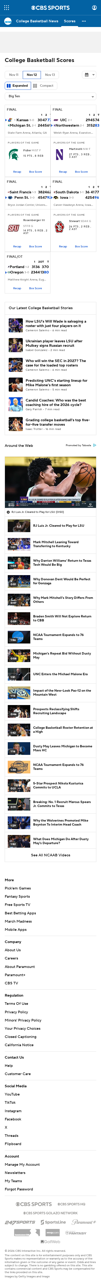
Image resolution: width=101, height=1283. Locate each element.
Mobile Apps (16, 929)
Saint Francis (20, 192)
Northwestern (67, 125)
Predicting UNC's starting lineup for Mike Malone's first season (56, 382)
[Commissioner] (27, 1230)
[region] (50, 482)
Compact (46, 86)
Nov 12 (32, 75)
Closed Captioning (20, 1036)
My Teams (13, 1181)
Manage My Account (22, 1164)
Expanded (20, 86)
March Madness (18, 921)
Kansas (22, 120)
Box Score (35, 172)
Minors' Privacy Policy (23, 1020)
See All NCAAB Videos (50, 855)
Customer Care (18, 1074)
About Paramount (20, 966)
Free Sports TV (17, 904)
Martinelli (75, 149)
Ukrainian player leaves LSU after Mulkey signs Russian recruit (54, 343)
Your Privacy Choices (22, 1028)
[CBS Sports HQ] (71, 1203)
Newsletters (15, 1172)
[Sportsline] (53, 1221)
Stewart (74, 221)
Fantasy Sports (17, 896)
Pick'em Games (18, 888)
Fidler (27, 150)
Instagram (13, 1111)
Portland (17, 267)
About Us (13, 950)
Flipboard (13, 1144)
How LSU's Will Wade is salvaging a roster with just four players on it (56, 323)
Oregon (16, 272)
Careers (11, 958)
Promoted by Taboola (78, 445)
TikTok (10, 1102)
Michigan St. (20, 125)
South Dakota (67, 192)
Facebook (13, 1119)
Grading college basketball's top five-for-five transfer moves (58, 422)
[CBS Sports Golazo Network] (50, 1212)
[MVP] (53, 1230)
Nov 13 (50, 75)
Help (9, 1065)
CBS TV (11, 983)
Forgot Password (19, 1189)
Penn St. (21, 197)
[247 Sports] (20, 1221)
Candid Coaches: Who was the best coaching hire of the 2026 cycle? (56, 402)
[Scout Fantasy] (76, 1232)
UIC (63, 120)
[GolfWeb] (50, 1242)
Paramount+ (15, 975)
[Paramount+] (84, 1221)
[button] (6, 7)
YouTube (12, 1094)
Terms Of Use (16, 1003)
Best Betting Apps (20, 913)
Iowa (64, 197)
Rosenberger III (34, 220)
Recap (17, 172)
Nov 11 (13, 75)
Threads (11, 1135)
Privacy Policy (16, 1012)
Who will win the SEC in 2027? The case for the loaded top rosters (56, 363)
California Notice (19, 1045)
